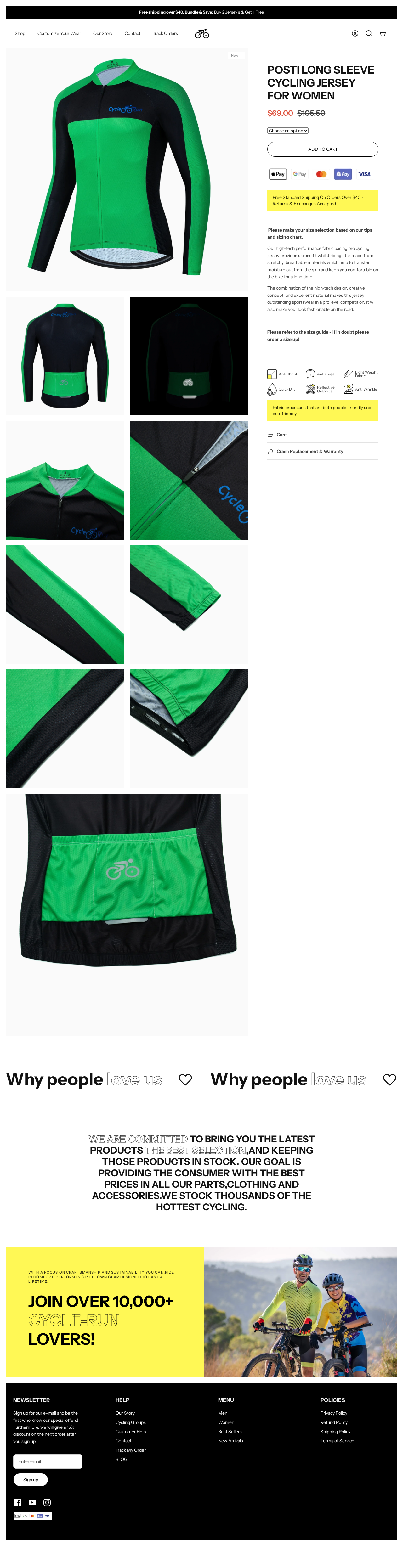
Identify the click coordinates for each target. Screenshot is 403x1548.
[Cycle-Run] (202, 34)
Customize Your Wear (59, 33)
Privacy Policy (334, 1413)
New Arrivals (230, 1441)
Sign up (30, 1480)
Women (226, 1422)
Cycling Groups (131, 1422)
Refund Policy (334, 1422)
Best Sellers (230, 1431)
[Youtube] (32, 1502)
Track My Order (131, 1450)
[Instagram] (47, 1502)
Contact (132, 33)
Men (222, 1413)
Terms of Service (337, 1441)
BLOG (122, 1459)
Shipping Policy (335, 1431)
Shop (20, 33)
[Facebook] (17, 1502)
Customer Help (131, 1431)
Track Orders (165, 33)
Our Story (102, 33)
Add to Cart (323, 149)
